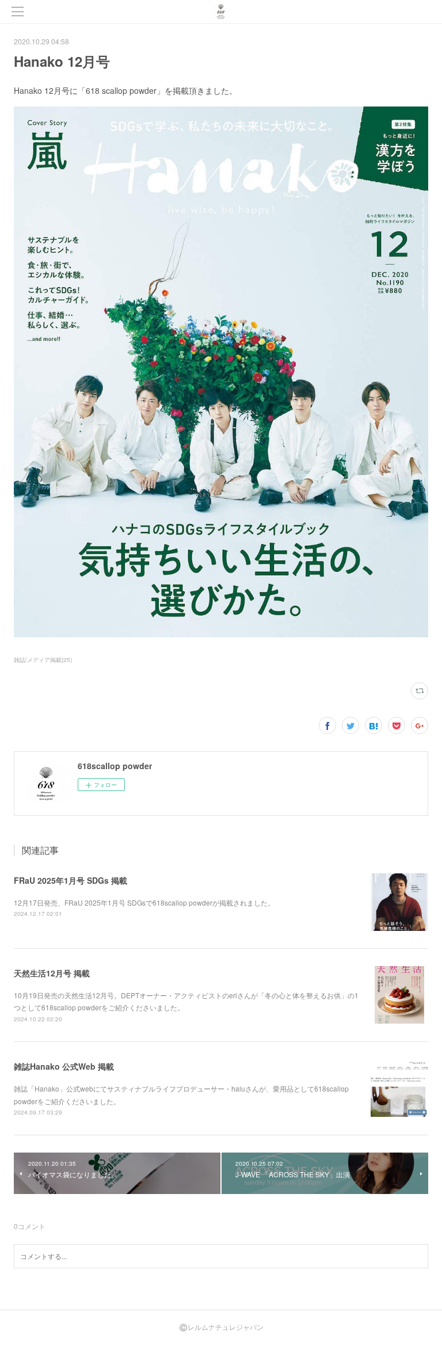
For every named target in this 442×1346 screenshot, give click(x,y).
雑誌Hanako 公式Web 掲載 (64, 1066)
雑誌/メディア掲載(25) (43, 660)
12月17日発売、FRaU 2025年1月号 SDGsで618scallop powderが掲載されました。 (144, 902)
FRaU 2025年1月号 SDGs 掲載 (70, 880)
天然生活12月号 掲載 (52, 973)
